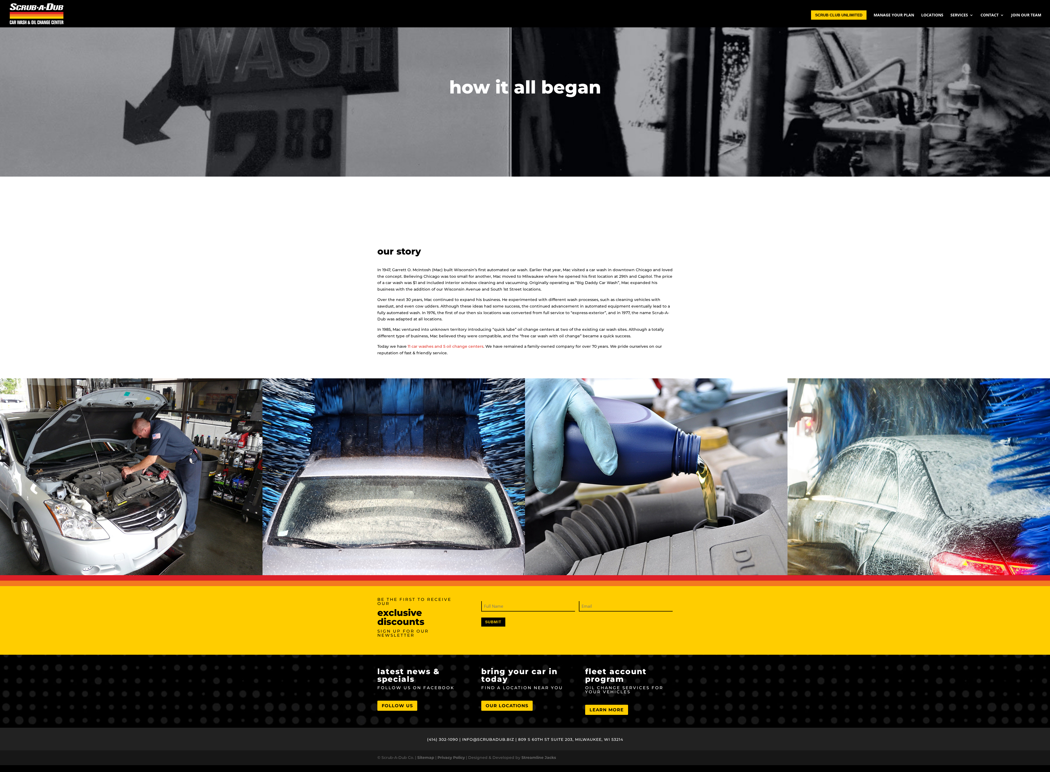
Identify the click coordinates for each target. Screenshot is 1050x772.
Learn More (607, 709)
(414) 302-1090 (442, 739)
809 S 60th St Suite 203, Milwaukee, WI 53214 (570, 739)
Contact (990, 15)
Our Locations (507, 705)
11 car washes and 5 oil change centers (445, 346)
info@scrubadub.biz (488, 739)
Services (959, 15)
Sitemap (425, 757)
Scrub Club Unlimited (838, 15)
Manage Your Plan (894, 15)
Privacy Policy (451, 757)
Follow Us (397, 705)
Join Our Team (1026, 15)
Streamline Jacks (538, 757)
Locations (932, 15)
